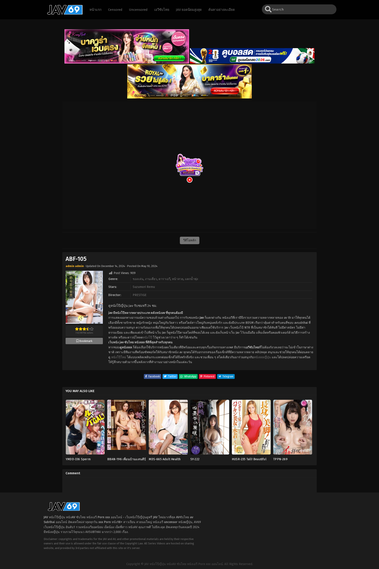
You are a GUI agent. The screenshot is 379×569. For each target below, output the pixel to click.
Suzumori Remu (144, 287)
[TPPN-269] (292, 428)
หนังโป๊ (147, 337)
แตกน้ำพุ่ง (191, 279)
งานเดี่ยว (151, 279)
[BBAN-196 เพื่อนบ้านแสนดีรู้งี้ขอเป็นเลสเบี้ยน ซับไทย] (126, 428)
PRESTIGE (140, 295)
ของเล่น (138, 279)
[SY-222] (209, 428)
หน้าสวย (177, 279)
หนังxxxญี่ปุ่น (262, 357)
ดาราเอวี (164, 279)
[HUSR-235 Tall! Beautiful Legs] (251, 428)
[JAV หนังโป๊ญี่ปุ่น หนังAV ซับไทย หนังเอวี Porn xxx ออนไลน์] (63, 14)
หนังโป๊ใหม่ (118, 357)
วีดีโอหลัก (189, 240)
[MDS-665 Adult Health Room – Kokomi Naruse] (168, 428)
